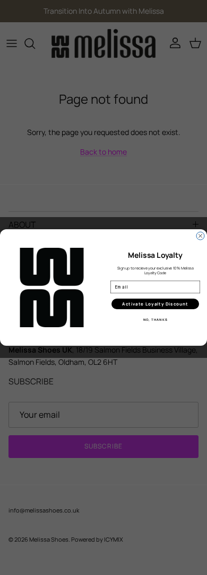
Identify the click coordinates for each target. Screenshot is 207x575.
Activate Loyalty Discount (155, 304)
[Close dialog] (200, 236)
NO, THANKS (155, 320)
